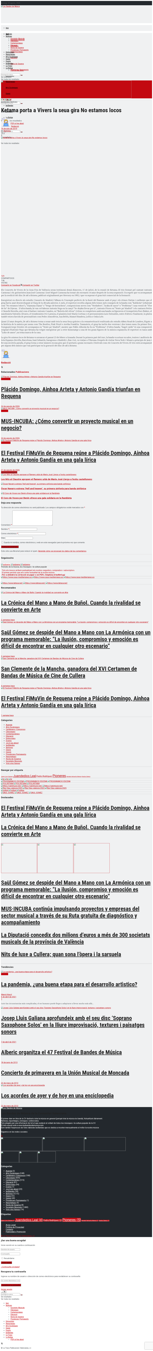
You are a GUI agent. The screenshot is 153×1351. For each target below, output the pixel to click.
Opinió (8, 93)
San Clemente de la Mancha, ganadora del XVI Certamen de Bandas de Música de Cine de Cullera (69, 672)
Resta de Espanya (17, 64)
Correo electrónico (9, 533)
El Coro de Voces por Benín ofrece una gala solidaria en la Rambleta (36, 498)
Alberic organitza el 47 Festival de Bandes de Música (61, 1052)
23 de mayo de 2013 (9, 1083)
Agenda (9, 725)
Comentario (6, 525)
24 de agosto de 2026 (10, 406)
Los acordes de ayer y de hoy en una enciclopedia (57, 1095)
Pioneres (59, 776)
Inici (7, 28)
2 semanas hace (8, 620)
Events (8, 61)
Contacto (9, 1229)
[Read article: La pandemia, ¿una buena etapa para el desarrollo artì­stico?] (76, 972)
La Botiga (9, 68)
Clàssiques (14, 41)
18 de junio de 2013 (9, 1062)
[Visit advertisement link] (3, 99)
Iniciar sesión (6, 1289)
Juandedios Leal (24, 776)
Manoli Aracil (6, 994)
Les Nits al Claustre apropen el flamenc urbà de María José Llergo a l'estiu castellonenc (46, 479)
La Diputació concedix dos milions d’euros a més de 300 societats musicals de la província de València (75, 938)
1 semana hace (7, 715)
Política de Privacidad (15, 1227)
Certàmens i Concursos (15, 729)
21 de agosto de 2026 (10, 470)
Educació (14, 45)
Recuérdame (9, 1258)
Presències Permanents (20, 50)
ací (63, 575)
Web (3, 538)
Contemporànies (17, 52)
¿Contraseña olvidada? (10, 1267)
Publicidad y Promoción (16, 1232)
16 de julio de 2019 (9, 128)
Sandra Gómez (86, 776)
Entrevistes (10, 52)
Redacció (15, 126)
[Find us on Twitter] (2, 1136)
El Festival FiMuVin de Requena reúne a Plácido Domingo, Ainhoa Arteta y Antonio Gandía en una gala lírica (75, 456)
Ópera (8, 750)
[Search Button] (21, 75)
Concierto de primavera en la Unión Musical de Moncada (65, 1072)
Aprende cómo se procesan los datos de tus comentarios (62, 551)
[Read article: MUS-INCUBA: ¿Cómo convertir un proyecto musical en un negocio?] (76, 408)
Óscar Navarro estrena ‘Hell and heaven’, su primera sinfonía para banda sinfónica (43, 488)
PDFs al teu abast (17, 70)
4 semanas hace (8, 686)
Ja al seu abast (12, 743)
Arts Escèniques (12, 88)
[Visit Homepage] (10, 6)
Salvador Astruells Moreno (74, 776)
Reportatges (10, 82)
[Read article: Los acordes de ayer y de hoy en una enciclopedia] (76, 1085)
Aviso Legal (11, 1225)
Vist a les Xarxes (13, 763)
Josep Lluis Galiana (7, 776)
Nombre (5, 529)
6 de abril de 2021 (8, 997)
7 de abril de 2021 (8, 1042)
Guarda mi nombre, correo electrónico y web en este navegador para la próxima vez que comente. (44, 542)
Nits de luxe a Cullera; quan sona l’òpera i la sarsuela (61, 954)
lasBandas (9, 63)
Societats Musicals (18, 38)
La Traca (9, 66)
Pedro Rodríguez (44, 776)
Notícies (9, 34)
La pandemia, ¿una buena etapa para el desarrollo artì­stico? (69, 984)
